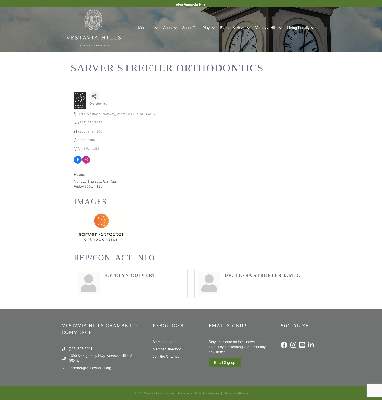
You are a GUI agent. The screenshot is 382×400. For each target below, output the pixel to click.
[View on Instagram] (86, 162)
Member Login (164, 342)
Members (146, 28)
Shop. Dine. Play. (196, 28)
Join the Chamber (167, 356)
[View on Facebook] (78, 162)
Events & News (233, 28)
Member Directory (167, 349)
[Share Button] (94, 96)
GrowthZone (240, 393)
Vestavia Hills (266, 28)
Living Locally (298, 28)
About (168, 28)
